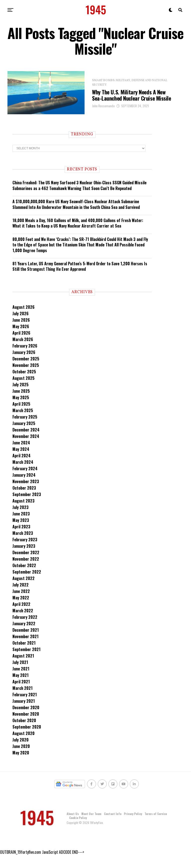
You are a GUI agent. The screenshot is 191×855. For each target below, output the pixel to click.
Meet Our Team (91, 814)
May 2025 (20, 397)
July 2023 (20, 507)
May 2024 (20, 449)
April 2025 (21, 404)
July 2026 (20, 313)
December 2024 (26, 430)
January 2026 (23, 352)
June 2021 (20, 669)
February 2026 (24, 346)
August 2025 (23, 378)
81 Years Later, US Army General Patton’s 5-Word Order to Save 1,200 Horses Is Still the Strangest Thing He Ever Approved (79, 266)
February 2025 (24, 417)
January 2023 (23, 546)
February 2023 (24, 540)
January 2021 (23, 701)
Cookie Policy (78, 818)
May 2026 (20, 326)
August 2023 (23, 501)
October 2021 (24, 643)
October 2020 (24, 720)
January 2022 (23, 623)
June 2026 (21, 320)
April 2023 (21, 527)
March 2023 (22, 533)
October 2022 (24, 565)
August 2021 (23, 656)
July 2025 (20, 385)
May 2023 (20, 520)
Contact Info (112, 814)
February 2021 (24, 695)
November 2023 (25, 481)
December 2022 (25, 552)
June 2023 (21, 514)
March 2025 (22, 410)
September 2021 (26, 649)
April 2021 (21, 682)
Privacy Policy (133, 814)
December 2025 (25, 359)
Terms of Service (155, 814)
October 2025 (24, 372)
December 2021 (25, 630)
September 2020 (26, 727)
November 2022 (25, 559)
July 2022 (20, 585)
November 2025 (25, 365)
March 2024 (22, 462)
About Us (73, 814)
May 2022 (20, 598)
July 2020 (20, 740)
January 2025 (23, 423)
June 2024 (21, 443)
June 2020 (21, 746)
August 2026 (23, 307)
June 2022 (21, 591)
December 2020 (25, 707)
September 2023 (26, 494)
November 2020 (25, 714)
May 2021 (20, 675)
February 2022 (24, 617)
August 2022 (23, 578)
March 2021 (22, 688)
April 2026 (21, 333)
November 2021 (25, 636)
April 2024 (21, 456)
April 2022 (21, 604)
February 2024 (25, 468)
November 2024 (25, 436)
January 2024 (24, 475)
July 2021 (20, 662)
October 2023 (24, 488)
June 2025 (21, 391)
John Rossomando (103, 105)
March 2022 (22, 611)
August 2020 (23, 733)
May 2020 (20, 753)
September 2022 (26, 572)
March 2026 (22, 339)
